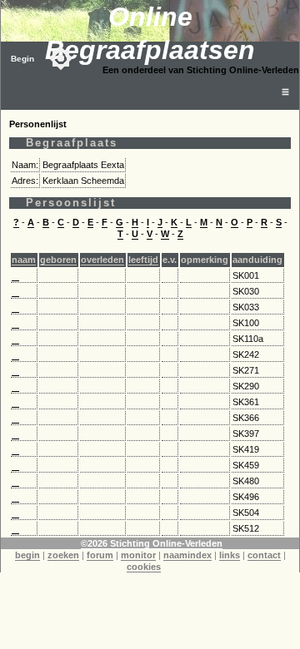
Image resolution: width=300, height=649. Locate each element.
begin (27, 555)
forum (100, 555)
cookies (144, 567)
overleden (102, 260)
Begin (22, 58)
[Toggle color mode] (61, 58)
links (229, 555)
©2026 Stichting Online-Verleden (151, 543)
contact (264, 555)
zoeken (63, 555)
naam (24, 260)
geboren (58, 260)
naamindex (187, 555)
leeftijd (143, 260)
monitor (138, 555)
